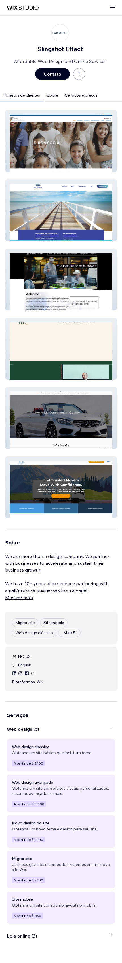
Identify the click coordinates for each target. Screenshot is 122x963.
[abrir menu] (112, 8)
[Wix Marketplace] (23, 8)
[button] (61, 141)
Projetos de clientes (21, 95)
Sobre (52, 95)
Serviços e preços (81, 95)
